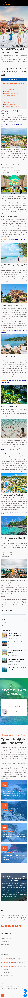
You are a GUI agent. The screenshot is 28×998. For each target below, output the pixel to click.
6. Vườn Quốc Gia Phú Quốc (10, 97)
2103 (16, 655)
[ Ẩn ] (18, 79)
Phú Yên (14, 616)
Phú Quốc (14, 622)
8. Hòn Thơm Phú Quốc (9, 102)
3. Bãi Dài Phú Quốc (8, 91)
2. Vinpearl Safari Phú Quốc (9, 89)
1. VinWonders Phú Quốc (9, 87)
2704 (16, 664)
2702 (16, 638)
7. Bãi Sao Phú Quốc (8, 100)
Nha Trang (14, 612)
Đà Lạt (14, 625)
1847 (16, 672)
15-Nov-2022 (11, 638)
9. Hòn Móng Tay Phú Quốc (9, 104)
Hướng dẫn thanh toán (6, 947)
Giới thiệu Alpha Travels (6, 938)
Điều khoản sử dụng (5, 944)
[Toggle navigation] (25, 3)
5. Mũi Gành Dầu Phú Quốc (9, 95)
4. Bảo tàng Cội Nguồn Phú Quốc (11, 93)
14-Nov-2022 (11, 655)
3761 (16, 647)
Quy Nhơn (14, 619)
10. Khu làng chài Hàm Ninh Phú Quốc (11, 106)
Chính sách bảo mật (5, 941)
